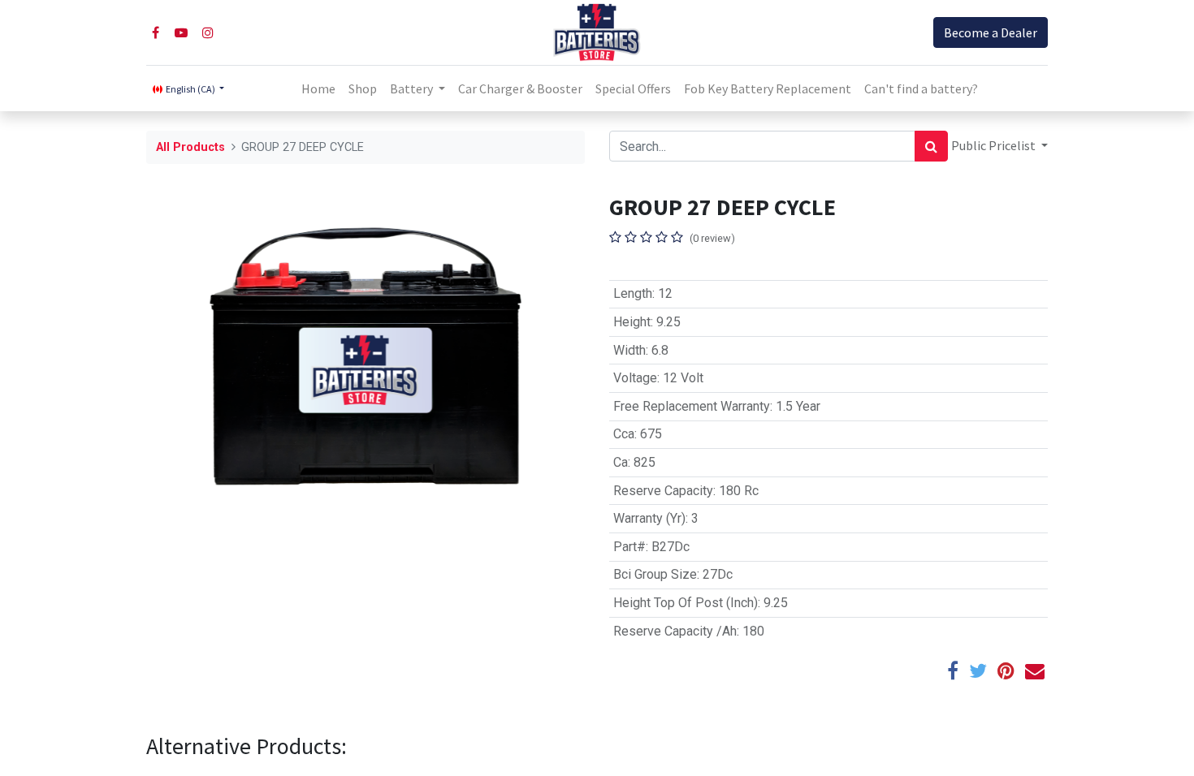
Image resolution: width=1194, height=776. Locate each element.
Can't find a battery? (921, 88)
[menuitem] (318, 88)
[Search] (931, 146)
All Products (190, 147)
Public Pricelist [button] (994, 145)
